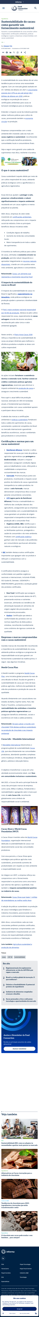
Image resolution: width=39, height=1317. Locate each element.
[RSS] (3, 1258)
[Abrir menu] (3, 8)
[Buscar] (35, 8)
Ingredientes (4, 18)
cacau (4, 957)
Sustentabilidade (19, 957)
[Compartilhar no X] (14, 52)
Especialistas (5, 1281)
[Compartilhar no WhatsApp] (18, 52)
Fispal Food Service (26, 1268)
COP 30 (10, 957)
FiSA (2, 1264)
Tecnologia (23, 1277)
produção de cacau (26, 388)
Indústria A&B (24, 1273)
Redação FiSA (8, 46)
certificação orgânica (23, 537)
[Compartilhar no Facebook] (21, 52)
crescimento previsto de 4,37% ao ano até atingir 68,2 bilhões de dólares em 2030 (19, 93)
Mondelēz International (11, 745)
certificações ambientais (22, 217)
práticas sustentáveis (20, 420)
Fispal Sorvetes (6, 1273)
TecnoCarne (5, 1268)
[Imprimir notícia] (7, 52)
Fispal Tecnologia (25, 1264)
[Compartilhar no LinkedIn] (10, 52)
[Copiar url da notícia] (3, 52)
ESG (2, 1277)
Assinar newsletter (19, 1049)
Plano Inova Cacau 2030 (23, 335)
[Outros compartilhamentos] (25, 52)
